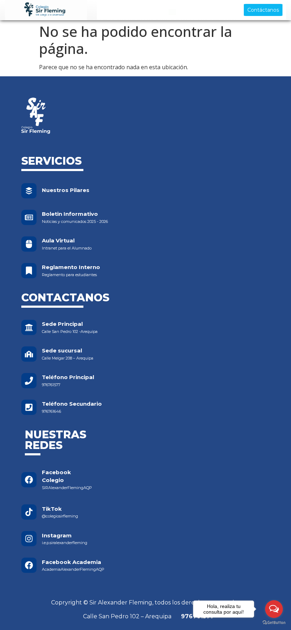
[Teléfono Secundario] (29, 407)
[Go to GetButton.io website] (274, 622)
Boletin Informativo (70, 213)
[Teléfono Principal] (29, 380)
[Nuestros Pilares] (29, 190)
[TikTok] (29, 512)
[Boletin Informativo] (29, 217)
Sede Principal (62, 324)
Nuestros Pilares (65, 190)
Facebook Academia (71, 562)
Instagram (57, 535)
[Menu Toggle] (172, 12)
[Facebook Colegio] (29, 479)
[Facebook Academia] (29, 565)
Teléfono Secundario (72, 403)
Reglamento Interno (71, 267)
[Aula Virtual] (29, 244)
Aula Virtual (58, 240)
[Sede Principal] (29, 327)
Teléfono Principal (68, 377)
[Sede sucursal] (29, 354)
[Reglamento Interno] (29, 270)
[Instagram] (29, 538)
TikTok (52, 508)
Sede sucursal (62, 350)
